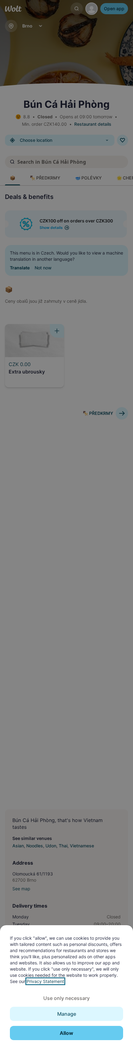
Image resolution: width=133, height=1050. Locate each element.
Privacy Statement (45, 981)
